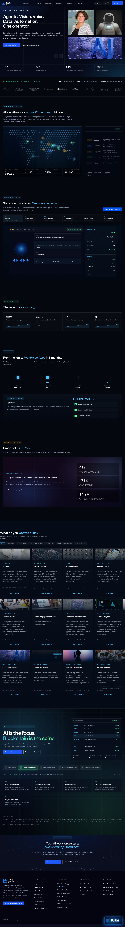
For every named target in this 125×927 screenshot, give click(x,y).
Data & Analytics (62, 898)
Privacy (100, 918)
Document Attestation (81, 817)
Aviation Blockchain (8, 817)
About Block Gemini (86, 882)
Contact (82, 892)
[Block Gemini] (6, 3)
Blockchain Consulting (22, 817)
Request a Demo (108, 892)
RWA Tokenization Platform (65, 902)
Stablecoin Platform (89, 820)
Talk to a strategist (11, 47)
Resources (80, 3)
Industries (48, 3)
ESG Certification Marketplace (97, 817)
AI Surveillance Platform (64, 888)
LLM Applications (39, 899)
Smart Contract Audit (76, 820)
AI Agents (37, 882)
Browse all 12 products (71, 860)
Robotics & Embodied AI (41, 906)
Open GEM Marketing (112, 209)
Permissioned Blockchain (114, 817)
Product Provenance (25, 820)
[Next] (61, 56)
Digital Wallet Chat (67, 817)
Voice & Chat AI (38, 885)
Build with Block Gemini (12, 901)
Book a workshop (53, 860)
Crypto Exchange (34, 817)
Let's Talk (116, 3)
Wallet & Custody (36, 822)
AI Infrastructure (39, 903)
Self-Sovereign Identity (62, 820)
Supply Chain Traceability (103, 820)
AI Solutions (26, 3)
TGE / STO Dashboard (9, 822)
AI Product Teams (85, 885)
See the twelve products (31, 47)
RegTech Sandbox (37, 820)
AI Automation (38, 892)
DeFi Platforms (45, 817)
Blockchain (59, 3)
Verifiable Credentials (23, 822)
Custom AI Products (63, 895)
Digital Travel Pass (56, 817)
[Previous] (56, 56)
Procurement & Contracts (10, 820)
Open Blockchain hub (11, 750)
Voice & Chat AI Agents (64, 891)
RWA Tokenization (49, 820)
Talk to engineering (15, 489)
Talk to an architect (32, 750)
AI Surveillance (38, 889)
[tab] (5, 56)
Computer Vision (39, 896)
